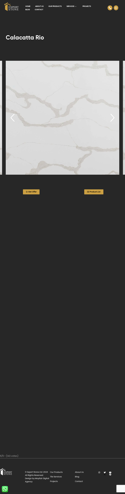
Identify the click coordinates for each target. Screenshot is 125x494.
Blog (27, 9)
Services (71, 6)
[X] (105, 472)
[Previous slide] (12, 118)
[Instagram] (99, 472)
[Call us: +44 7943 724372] (110, 7)
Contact (39, 9)
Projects (87, 6)
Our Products (55, 6)
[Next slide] (112, 118)
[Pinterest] (110, 475)
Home (27, 6)
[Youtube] (110, 472)
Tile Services (56, 476)
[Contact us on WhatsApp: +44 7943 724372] (116, 7)
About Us (39, 6)
